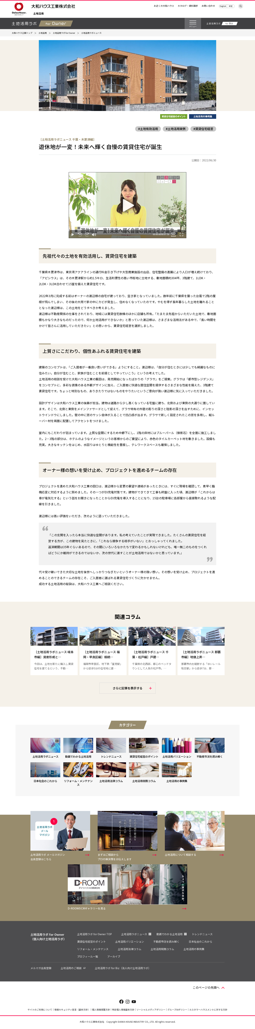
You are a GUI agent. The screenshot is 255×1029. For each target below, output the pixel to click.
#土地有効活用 (148, 128)
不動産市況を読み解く (166, 941)
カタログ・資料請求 (188, 5)
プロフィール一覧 (87, 956)
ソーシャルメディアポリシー (150, 1009)
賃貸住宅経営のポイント (91, 941)
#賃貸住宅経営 (203, 128)
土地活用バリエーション (129, 941)
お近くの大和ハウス (164, 5)
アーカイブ (113, 956)
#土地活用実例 (176, 128)
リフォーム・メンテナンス (92, 949)
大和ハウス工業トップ (22, 32)
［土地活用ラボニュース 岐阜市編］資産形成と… (54, 654)
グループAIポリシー (177, 1009)
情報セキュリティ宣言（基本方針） (72, 1009)
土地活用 (38, 13)
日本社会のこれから (200, 941)
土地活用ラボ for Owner (64, 32)
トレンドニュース (202, 934)
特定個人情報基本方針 (123, 1009)
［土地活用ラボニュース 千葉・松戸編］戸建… (150, 654)
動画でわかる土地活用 (169, 934)
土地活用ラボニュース (134, 934)
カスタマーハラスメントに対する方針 (208, 1009)
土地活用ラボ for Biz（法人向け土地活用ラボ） (123, 968)
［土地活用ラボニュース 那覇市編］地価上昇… (201, 654)
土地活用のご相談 (71, 968)
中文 (231, 6)
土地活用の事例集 (194, 949)
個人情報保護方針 (101, 1009)
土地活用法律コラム (129, 949)
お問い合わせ (208, 5)
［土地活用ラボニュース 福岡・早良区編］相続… (101, 654)
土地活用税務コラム (162, 949)
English (223, 6)
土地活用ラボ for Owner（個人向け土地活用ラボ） (48, 936)
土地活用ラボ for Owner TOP (94, 934)
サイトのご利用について (40, 1009)
